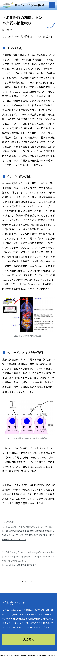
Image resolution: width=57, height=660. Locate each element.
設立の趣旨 (15, 655)
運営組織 (23, 655)
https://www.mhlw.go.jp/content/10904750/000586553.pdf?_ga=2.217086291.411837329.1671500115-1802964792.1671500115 (28, 535)
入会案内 (28, 639)
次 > (33, 581)
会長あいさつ (5, 655)
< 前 (24, 581)
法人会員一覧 (41, 655)
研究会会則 (31, 655)
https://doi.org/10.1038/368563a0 (19, 565)
